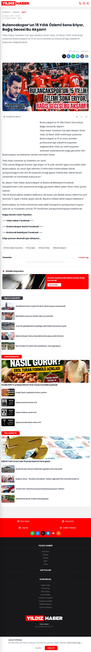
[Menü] (88, 3)
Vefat (45, 564)
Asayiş (45, 558)
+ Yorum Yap (83, 257)
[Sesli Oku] (77, 117)
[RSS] (58, 533)
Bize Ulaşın (25, 521)
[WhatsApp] (32, 533)
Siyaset (45, 554)
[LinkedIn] (48, 533)
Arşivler (25, 528)
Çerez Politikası (45, 607)
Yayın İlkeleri (45, 594)
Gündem (45, 551)
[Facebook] (38, 533)
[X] (43, 533)
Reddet (38, 648)
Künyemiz (69, 521)
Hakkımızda (45, 585)
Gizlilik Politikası (69, 528)
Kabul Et (51, 648)
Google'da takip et (13, 117)
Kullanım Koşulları (46, 598)
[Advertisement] (20, 136)
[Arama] (84, 3)
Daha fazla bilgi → (75, 643)
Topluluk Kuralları (45, 601)
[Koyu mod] (80, 3)
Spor (45, 561)
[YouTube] (53, 533)
